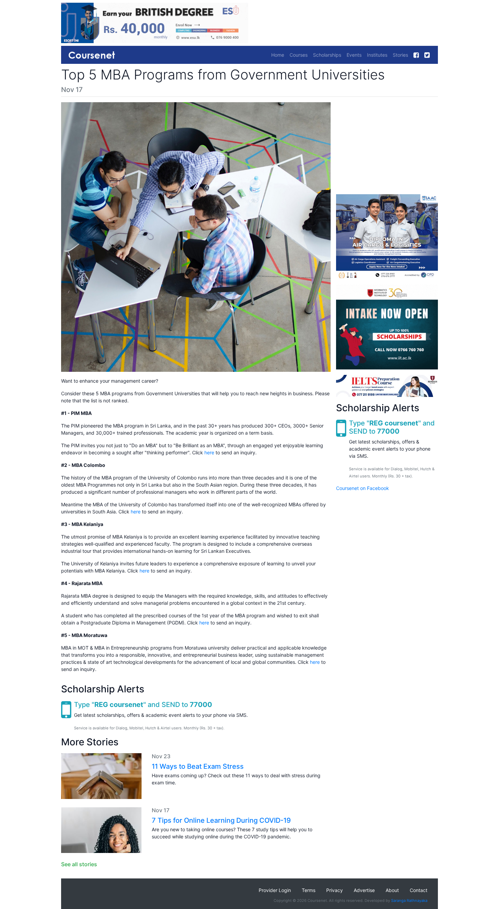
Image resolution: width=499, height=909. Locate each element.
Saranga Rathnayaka (409, 900)
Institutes (377, 55)
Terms (308, 890)
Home (277, 55)
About (392, 890)
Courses (299, 55)
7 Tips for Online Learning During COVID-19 (221, 820)
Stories (400, 55)
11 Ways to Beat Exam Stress (198, 766)
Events (354, 55)
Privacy (334, 890)
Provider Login (275, 890)
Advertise (364, 890)
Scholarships (327, 55)
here (209, 452)
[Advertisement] (387, 144)
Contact (418, 890)
